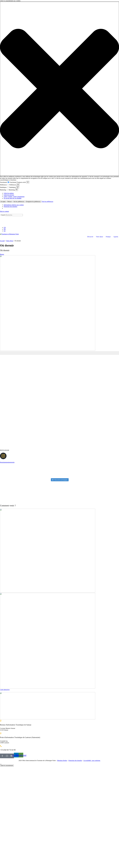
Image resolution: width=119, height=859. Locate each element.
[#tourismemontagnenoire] (3, 458)
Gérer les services (9, 195)
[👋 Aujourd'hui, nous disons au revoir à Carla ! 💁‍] (29, 471)
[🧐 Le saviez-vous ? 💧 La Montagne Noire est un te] (49, 471)
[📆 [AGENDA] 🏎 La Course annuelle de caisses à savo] (69, 471)
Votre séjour (9, 241)
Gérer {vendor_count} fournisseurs (14, 196)
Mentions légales (62, 760)
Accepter (3, 201)
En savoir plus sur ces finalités (12, 198)
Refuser (9, 201)
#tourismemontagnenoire (7, 462)
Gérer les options (9, 193)
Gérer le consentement (7, 765)
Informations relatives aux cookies (14, 205)
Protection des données (10, 206)
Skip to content (4, 211)
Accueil (2, 241)
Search (3, 215)
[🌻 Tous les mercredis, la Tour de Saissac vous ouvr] (90, 471)
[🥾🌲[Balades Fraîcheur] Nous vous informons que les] (110, 471)
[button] (59, 89)
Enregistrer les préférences (33, 201)
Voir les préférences (18, 201)
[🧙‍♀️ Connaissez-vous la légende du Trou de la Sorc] (9, 471)
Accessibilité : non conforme (91, 760)
